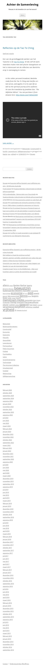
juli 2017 (5, 556)
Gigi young (11, 296)
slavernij (24, 304)
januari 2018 (7, 539)
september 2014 (8, 650)
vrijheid (13, 154)
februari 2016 (7, 603)
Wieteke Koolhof (22, 310)
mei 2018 (6, 528)
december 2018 (8, 509)
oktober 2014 (7, 647)
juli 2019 (5, 490)
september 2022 (8, 443)
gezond (5, 296)
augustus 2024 (8, 401)
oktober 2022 (7, 440)
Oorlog (13, 302)
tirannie (40, 305)
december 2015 (8, 608)
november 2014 (8, 644)
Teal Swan (33, 305)
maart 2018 (6, 534)
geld (30, 293)
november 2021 (8, 456)
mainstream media (13, 300)
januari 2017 (7, 572)
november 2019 (8, 481)
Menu (22, 15)
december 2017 (8, 542)
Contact (5, 664)
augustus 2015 (8, 619)
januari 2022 (7, 451)
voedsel (36, 307)
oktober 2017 (7, 548)
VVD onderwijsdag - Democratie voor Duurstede (19, 194)
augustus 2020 (8, 462)
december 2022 (8, 434)
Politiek (5, 351)
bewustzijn (22, 288)
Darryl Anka (6, 293)
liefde (9, 298)
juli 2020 (5, 465)
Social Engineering (9, 360)
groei (17, 296)
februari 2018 (7, 537)
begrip (5, 154)
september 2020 (8, 459)
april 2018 (6, 531)
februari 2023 (7, 429)
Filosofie (6, 338)
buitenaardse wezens (12, 290)
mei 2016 (6, 595)
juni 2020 (6, 467)
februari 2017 (7, 570)
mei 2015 (6, 628)
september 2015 (8, 617)
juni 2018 (6, 525)
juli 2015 (5, 622)
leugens (35, 296)
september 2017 (8, 550)
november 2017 (8, 545)
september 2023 (8, 412)
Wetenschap (7, 373)
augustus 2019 (8, 487)
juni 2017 (6, 559)
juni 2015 (6, 625)
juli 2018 (5, 523)
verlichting (28, 307)
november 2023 (8, 407)
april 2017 (6, 564)
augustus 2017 (8, 553)
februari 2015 (7, 636)
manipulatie (28, 300)
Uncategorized (8, 368)
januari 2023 (7, 432)
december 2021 (8, 454)
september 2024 (8, 398)
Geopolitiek (7, 340)
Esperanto (6, 335)
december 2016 (8, 575)
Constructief (34, 149)
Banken (16, 285)
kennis (24, 295)
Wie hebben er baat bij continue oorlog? (16, 255)
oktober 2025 (7, 393)
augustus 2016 (8, 586)
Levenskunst (12, 151)
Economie (6, 332)
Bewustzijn (26, 149)
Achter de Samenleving (22, 4)
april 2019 (6, 498)
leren (29, 296)
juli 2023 (5, 418)
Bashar (23, 285)
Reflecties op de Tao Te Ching (18, 48)
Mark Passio (36, 300)
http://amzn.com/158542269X (27, 95)
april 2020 (6, 473)
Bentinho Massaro (8, 289)
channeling (34, 291)
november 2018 (8, 512)
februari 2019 (7, 503)
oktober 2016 (7, 581)
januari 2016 (7, 606)
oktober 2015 (7, 614)
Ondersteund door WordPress (19, 664)
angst (11, 286)
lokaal (13, 298)
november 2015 (8, 611)
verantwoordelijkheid (14, 306)
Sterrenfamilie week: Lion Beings (28, 214)
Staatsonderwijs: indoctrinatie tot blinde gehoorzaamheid (22, 197)
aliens (6, 285)
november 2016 (8, 578)
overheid (20, 302)
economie (16, 293)
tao (9, 154)
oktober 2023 (7, 409)
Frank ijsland (7, 189)
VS (15, 310)
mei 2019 (6, 495)
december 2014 (8, 642)
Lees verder (8, 143)
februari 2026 (7, 390)
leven (5, 298)
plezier (6, 304)
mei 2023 (6, 423)
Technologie (7, 362)
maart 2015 (6, 633)
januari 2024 (7, 404)
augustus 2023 (8, 415)
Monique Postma (9, 214)
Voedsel (5, 371)
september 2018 (8, 517)
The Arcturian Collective (11, 365)
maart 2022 (6, 445)
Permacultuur (31, 302)
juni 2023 (6, 420)
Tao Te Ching (19, 62)
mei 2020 (6, 470)
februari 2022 (7, 448)
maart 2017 (6, 567)
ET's (26, 293)
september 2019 (8, 484)
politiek (12, 305)
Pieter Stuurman (8, 349)
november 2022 (8, 437)
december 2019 (8, 479)
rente (17, 305)
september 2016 (8, 584)
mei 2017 (6, 561)
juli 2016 (5, 589)
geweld (36, 293)
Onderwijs (6, 302)
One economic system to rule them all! (28, 200)
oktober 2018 (7, 514)
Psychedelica (7, 354)
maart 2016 (6, 600)
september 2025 (8, 396)
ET (24, 293)
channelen (26, 290)
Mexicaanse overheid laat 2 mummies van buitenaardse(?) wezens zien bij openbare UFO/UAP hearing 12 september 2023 (22, 219)
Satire (5, 357)
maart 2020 (6, 476)
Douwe (32, 154)
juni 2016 (6, 592)
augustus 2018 (8, 520)
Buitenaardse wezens (10, 326)
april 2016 (6, 597)
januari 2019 (7, 506)
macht (18, 298)
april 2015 (6, 631)
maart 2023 (6, 426)
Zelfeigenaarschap (24, 151)
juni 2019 (6, 492)
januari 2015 (7, 639)
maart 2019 (6, 501)
